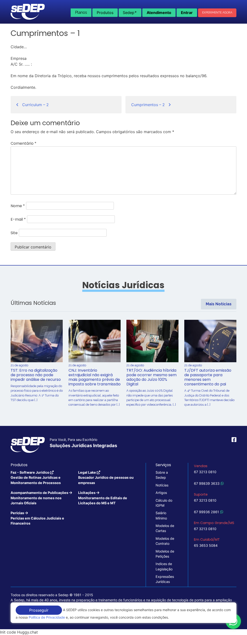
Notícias (162, 485)
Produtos (105, 12)
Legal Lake (106, 477)
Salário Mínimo (161, 515)
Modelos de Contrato (165, 541)
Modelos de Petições (165, 553)
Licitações (102, 498)
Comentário (23, 143)
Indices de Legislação (164, 566)
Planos (81, 12)
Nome (18, 206)
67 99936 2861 (206, 512)
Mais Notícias (219, 304)
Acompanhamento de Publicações (40, 498)
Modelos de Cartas (165, 528)
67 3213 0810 (205, 472)
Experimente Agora (217, 12)
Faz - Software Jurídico (36, 477)
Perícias (37, 518)
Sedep (130, 12)
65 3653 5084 (206, 545)
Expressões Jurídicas (165, 579)
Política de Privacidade (47, 617)
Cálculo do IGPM (164, 502)
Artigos (161, 493)
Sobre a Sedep (162, 474)
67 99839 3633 (207, 483)
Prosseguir (38, 610)
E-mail (18, 219)
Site (14, 233)
